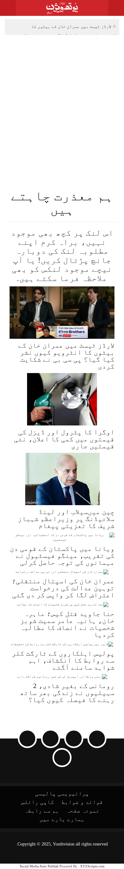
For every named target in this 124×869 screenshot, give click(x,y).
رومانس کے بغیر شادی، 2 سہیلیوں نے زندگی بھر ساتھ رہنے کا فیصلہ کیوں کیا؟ (67, 693)
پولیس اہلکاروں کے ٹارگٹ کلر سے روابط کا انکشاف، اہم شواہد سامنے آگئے (63, 660)
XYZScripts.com (92, 866)
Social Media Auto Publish (39, 866)
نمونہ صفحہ (83, 810)
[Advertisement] (62, 100)
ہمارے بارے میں (62, 819)
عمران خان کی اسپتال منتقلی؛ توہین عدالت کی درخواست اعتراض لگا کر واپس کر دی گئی (63, 588)
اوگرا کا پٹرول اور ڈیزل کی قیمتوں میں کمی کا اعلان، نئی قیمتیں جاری (64, 439)
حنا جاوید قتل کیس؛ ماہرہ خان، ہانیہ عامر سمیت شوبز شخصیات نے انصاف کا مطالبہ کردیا (67, 624)
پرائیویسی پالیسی (62, 793)
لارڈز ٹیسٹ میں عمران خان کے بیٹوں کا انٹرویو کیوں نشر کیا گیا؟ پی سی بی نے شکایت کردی (67, 27)
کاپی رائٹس (37, 802)
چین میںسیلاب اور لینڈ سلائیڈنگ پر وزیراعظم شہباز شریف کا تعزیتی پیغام (66, 519)
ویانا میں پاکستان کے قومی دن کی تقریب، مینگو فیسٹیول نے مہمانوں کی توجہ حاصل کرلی (62, 555)
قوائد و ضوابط (82, 802)
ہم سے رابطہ (41, 810)
